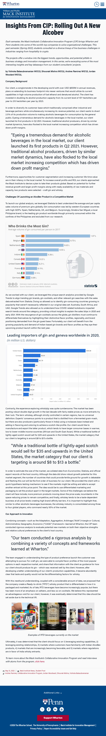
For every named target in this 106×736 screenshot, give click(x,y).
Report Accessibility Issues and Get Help (60, 729)
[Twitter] (42, 710)
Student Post (40, 671)
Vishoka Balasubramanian (79, 673)
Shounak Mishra (63, 673)
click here (39, 662)
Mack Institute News (27, 671)
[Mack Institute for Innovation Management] (19, 14)
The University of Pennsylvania (45, 725)
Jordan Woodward (49, 673)
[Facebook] (49, 710)
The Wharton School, (23, 725)
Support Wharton (53, 718)
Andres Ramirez (11, 673)
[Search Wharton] (96, 4)
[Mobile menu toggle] (102, 4)
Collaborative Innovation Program (30, 673)
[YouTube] (61, 710)
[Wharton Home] (11, 4)
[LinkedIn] (55, 710)
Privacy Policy (36, 729)
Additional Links (52, 693)
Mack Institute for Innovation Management (78, 725)
